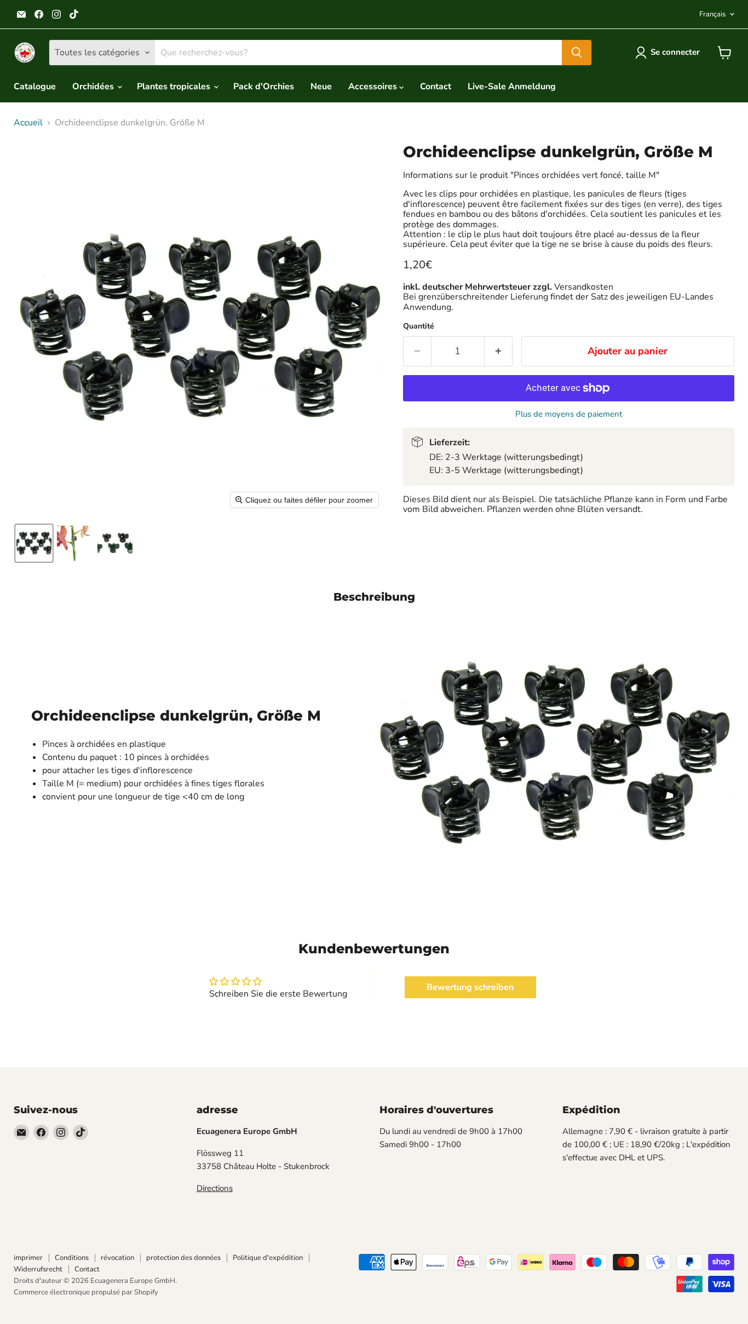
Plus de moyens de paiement (568, 414)
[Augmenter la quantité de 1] (499, 351)
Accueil (28, 123)
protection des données (183, 1258)
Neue (321, 86)
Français (712, 14)
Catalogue (35, 86)
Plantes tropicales (174, 86)
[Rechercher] (576, 52)
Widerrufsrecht (38, 1269)
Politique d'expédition (268, 1258)
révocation (117, 1258)
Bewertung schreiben (470, 987)
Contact (435, 86)
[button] (669, 52)
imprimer (28, 1258)
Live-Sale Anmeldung (512, 86)
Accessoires (373, 86)
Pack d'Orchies (263, 86)
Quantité (418, 326)
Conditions (72, 1258)
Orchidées (94, 86)
